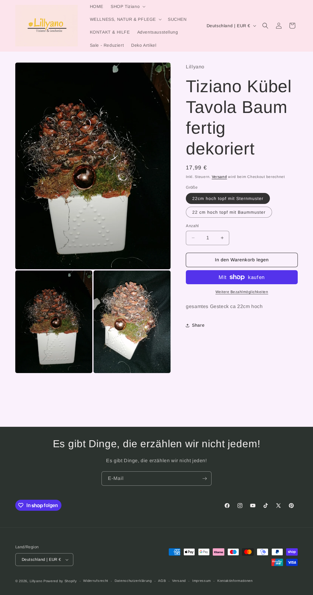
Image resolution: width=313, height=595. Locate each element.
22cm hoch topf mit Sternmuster (227, 198)
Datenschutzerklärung (133, 580)
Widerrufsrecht (95, 580)
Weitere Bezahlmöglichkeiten (241, 292)
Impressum (201, 580)
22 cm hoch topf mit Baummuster (229, 212)
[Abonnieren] (204, 478)
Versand (219, 177)
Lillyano (36, 581)
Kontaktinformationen (235, 580)
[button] (127, 6)
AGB (162, 580)
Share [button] (198, 325)
